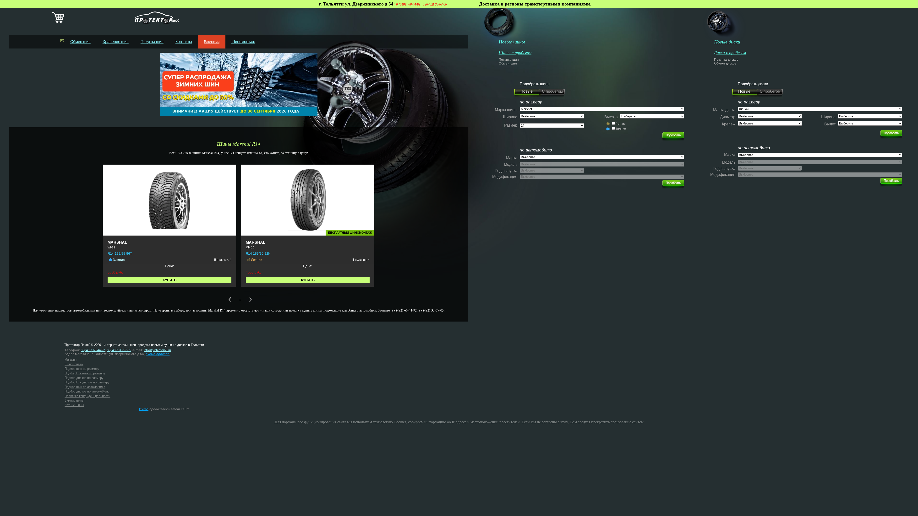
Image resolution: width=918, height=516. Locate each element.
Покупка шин (152, 42)
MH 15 (250, 247)
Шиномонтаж (243, 42)
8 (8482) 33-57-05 (435, 4)
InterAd (143, 409)
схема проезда (157, 354)
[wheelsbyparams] (891, 133)
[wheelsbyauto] (673, 135)
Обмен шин (80, 42)
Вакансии (211, 42)
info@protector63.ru (157, 350)
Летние (621, 123)
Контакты (183, 42)
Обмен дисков (725, 63)
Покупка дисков (726, 59)
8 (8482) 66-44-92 (408, 4)
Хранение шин (116, 42)
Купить (169, 280)
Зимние (621, 128)
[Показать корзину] (58, 22)
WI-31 (111, 247)
